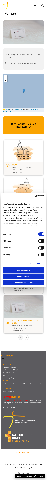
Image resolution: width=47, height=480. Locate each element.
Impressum (10, 464)
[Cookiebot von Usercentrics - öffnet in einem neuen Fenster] (34, 196)
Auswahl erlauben (23, 276)
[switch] (41, 241)
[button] (34, 5)
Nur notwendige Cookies (23, 282)
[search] (42, 5)
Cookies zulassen (23, 270)
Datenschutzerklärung (28, 464)
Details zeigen (34, 263)
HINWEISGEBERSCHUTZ (23, 453)
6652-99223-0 (9, 392)
